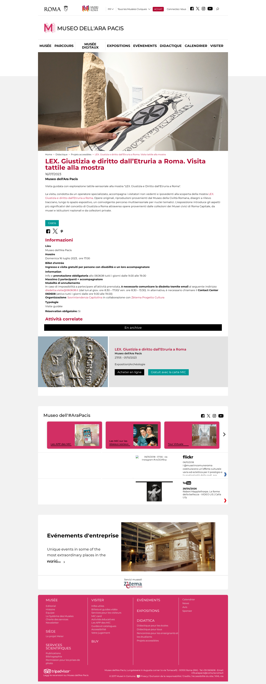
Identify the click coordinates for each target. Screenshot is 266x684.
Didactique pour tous (149, 629)
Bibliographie (54, 656)
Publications (53, 653)
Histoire (50, 609)
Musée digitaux (90, 45)
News (185, 603)
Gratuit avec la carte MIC (168, 372)
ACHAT (158, 9)
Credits (186, 676)
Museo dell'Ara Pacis (90, 28)
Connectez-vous (176, 9)
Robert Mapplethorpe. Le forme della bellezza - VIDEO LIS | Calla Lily (202, 494)
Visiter (216, 46)
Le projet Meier (55, 636)
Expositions (118, 46)
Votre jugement (100, 632)
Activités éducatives (103, 619)
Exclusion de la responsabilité (165, 676)
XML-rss (219, 676)
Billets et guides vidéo (104, 609)
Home (48, 154)
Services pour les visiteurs (106, 612)
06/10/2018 (202, 469)
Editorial (51, 605)
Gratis (52, 223)
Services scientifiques (58, 646)
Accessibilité (98, 629)
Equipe (50, 612)
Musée (45, 46)
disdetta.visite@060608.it (61, 290)
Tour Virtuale (175, 444)
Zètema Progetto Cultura (147, 297)
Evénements (145, 46)
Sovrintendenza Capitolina (84, 297)
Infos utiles (97, 605)
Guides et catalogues (103, 626)
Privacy (144, 676)
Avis (184, 607)
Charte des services (57, 619)
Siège (51, 631)
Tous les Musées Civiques (132, 9)
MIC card (96, 616)
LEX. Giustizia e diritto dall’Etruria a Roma (150, 349)
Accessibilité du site (202, 676)
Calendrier (196, 46)
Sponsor (187, 610)
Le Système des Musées (59, 616)
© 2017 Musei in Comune (122, 676)
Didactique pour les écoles (152, 625)
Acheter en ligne (129, 372)
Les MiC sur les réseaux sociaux (118, 442)
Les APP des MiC (61, 444)
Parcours (63, 46)
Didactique (171, 46)
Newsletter (52, 622)
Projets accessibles (81, 154)
